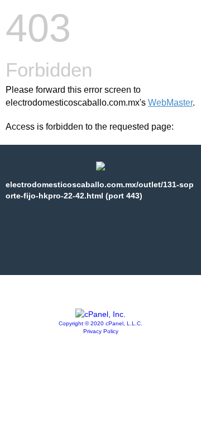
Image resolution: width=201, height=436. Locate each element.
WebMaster (170, 102)
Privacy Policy (100, 331)
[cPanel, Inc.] (100, 314)
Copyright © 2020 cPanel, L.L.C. (100, 323)
